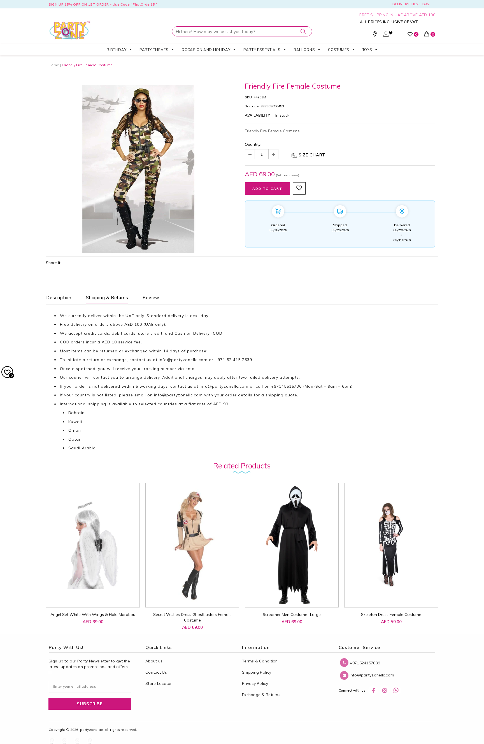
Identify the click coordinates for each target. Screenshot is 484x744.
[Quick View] (88, 597)
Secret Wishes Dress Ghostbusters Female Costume (192, 617)
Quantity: (253, 144)
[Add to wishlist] (75, 594)
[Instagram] (385, 690)
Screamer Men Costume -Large (292, 614)
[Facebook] (373, 690)
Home (54, 65)
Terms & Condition (260, 661)
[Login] (386, 35)
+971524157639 (364, 663)
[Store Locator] (375, 35)
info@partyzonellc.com (183, 359)
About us (153, 661)
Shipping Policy (256, 672)
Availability (257, 115)
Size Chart (311, 155)
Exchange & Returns (261, 694)
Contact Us (156, 672)
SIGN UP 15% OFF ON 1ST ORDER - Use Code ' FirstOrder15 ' (103, 4)
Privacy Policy (255, 683)
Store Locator (158, 683)
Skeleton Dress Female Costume (391, 614)
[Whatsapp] (396, 690)
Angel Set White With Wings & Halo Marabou (92, 614)
